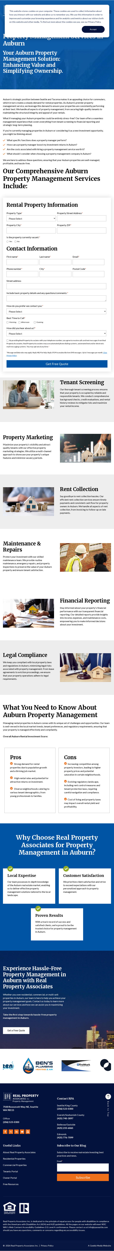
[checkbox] (56, 242)
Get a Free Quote (16, 1030)
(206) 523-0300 (11, 1120)
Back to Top (108, 1109)
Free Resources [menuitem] (11, 1184)
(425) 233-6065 (66, 1126)
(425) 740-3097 (70, 1116)
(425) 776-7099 (65, 1136)
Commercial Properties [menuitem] (15, 1165)
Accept (93, 29)
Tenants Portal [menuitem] (10, 1171)
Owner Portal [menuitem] (10, 1177)
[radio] (9, 242)
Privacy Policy (47, 1245)
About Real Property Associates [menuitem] (19, 1152)
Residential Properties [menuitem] (14, 1158)
